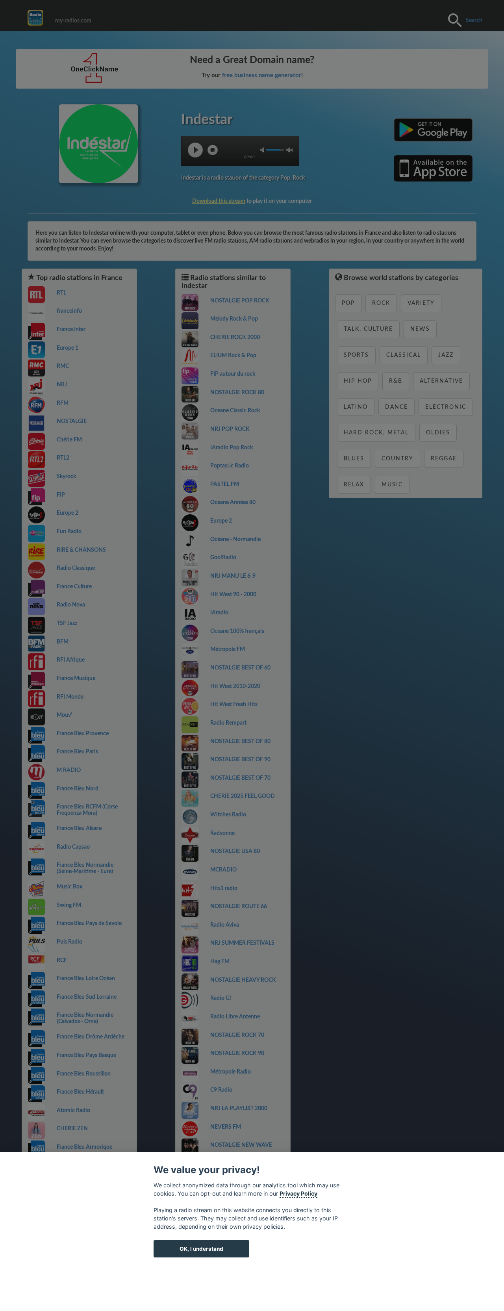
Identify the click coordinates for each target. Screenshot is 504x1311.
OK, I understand (201, 1249)
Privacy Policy (298, 1193)
